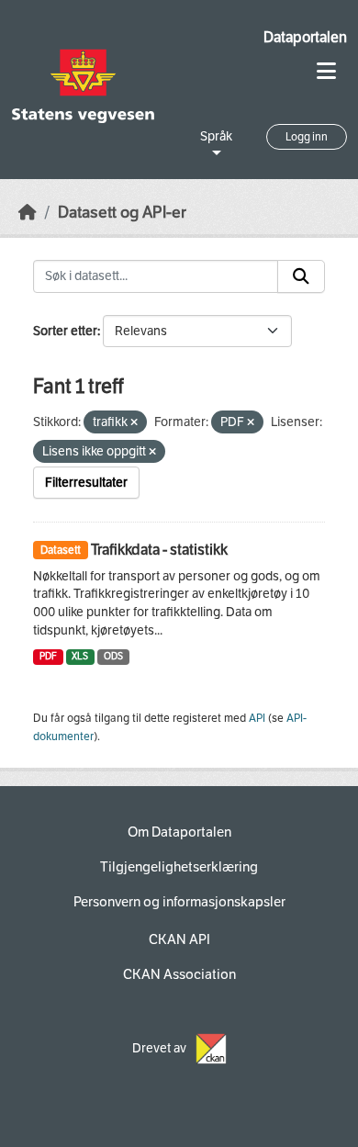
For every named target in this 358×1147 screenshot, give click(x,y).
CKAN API (179, 939)
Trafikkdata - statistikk (159, 549)
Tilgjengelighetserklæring (179, 867)
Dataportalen (305, 37)
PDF (48, 656)
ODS (113, 656)
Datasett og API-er (122, 212)
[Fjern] (134, 423)
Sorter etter (65, 331)
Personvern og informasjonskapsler (179, 902)
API (257, 718)
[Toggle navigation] (326, 71)
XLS (80, 656)
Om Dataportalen (179, 832)
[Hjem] (27, 212)
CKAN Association (179, 974)
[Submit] (301, 276)
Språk (216, 136)
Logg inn (306, 136)
